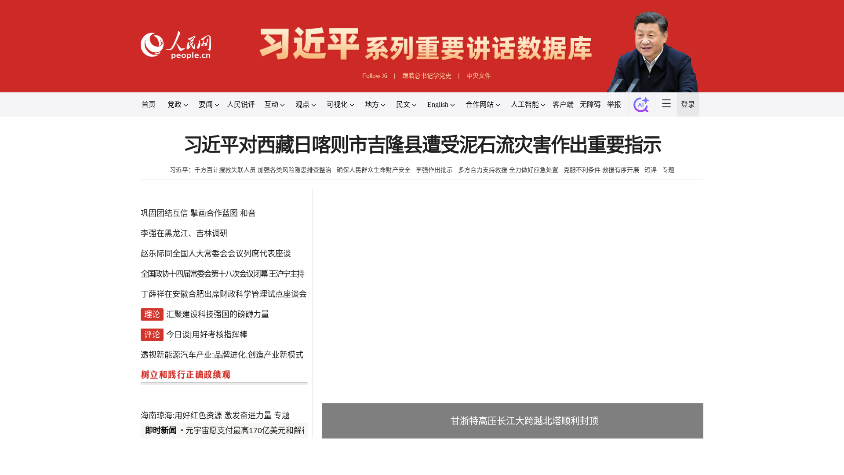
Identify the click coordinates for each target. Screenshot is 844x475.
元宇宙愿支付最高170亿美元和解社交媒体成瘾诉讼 (275, 430)
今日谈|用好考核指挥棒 (206, 334)
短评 (650, 169)
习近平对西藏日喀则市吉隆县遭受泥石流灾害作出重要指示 (422, 145)
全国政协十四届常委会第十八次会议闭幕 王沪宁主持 (222, 274)
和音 (248, 213)
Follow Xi (374, 75)
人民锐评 (241, 104)
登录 (688, 104)
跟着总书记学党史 (426, 75)
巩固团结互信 (164, 213)
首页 (149, 104)
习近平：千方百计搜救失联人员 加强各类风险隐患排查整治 (250, 169)
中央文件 (478, 75)
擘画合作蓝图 (214, 213)
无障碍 (590, 104)
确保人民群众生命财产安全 (374, 169)
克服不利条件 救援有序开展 (601, 169)
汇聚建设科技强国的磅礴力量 (217, 314)
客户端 (563, 104)
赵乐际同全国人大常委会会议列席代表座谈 (216, 253)
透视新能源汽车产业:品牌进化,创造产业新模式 (222, 355)
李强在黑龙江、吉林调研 (184, 233)
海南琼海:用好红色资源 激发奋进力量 (206, 415)
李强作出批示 (434, 169)
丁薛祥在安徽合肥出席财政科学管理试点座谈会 (224, 294)
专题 (668, 169)
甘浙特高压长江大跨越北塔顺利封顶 (524, 421)
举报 (614, 104)
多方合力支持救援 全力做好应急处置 (508, 169)
